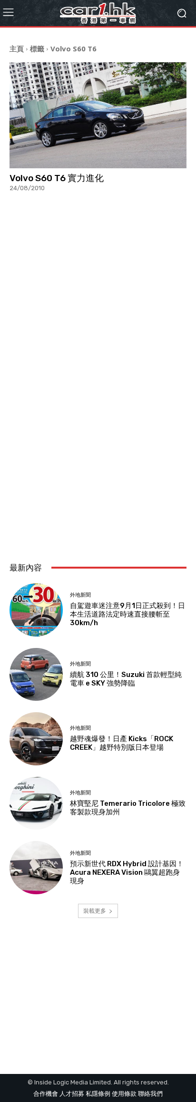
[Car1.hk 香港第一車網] (98, 13)
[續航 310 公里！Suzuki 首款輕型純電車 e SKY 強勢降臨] (36, 674)
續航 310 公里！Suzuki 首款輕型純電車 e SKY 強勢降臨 (126, 678)
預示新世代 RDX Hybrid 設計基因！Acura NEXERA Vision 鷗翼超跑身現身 (127, 872)
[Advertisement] (98, 444)
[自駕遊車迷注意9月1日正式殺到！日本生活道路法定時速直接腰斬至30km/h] (36, 610)
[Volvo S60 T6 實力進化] (98, 115)
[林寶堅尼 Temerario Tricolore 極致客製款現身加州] (36, 803)
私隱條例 (98, 1093)
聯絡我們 (150, 1093)
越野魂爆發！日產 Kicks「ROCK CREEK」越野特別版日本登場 (121, 743)
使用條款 (124, 1093)
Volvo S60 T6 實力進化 (57, 178)
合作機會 (45, 1093)
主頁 (17, 48)
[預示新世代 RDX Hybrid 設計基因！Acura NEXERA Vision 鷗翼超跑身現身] (36, 867)
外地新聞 (80, 595)
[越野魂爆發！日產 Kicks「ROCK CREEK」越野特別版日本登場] (36, 738)
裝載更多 (94, 911)
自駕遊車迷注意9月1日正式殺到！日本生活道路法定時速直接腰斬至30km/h (127, 614)
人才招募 (71, 1093)
